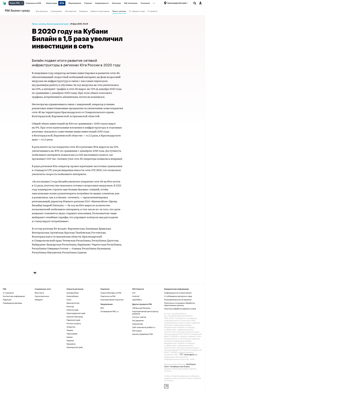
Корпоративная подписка (111, 299)
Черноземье (72, 333)
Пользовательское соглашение (177, 299)
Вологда (70, 306)
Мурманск (71, 343)
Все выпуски (42, 10)
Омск (69, 299)
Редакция (7, 299)
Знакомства (137, 323)
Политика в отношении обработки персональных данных (179, 303)
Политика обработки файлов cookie (180, 308)
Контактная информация (14, 296)
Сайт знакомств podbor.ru (143, 327)
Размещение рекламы (12, 302)
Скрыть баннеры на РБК (110, 292)
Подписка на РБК (108, 296)
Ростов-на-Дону (74, 323)
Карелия (70, 340)
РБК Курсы (137, 330)
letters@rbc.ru (190, 354)
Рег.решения (138, 320)
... (154, 2)
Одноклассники (42, 296)
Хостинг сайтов (139, 316)
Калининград (72, 309)
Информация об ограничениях (178, 292)
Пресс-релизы (119, 10)
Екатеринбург (73, 292)
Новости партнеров (99, 10)
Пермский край (73, 319)
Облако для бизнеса (141, 307)
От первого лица (137, 10)
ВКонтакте (39, 292)
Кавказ (70, 336)
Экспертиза (70, 10)
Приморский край (75, 347)
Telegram (39, 299)
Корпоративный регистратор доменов (145, 312)
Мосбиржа (191, 363)
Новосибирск (73, 296)
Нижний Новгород (75, 316)
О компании (8, 292)
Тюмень (70, 330)
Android (135, 296)
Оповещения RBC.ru (109, 311)
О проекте (153, 10)
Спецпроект (56, 10)
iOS (133, 292)
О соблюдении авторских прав (178, 296)
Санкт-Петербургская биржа (177, 366)
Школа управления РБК (142, 333)
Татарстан (71, 326)
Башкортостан (73, 302)
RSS (102, 307)
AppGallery (137, 299)
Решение (83, 10)
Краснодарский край (58, 24)
